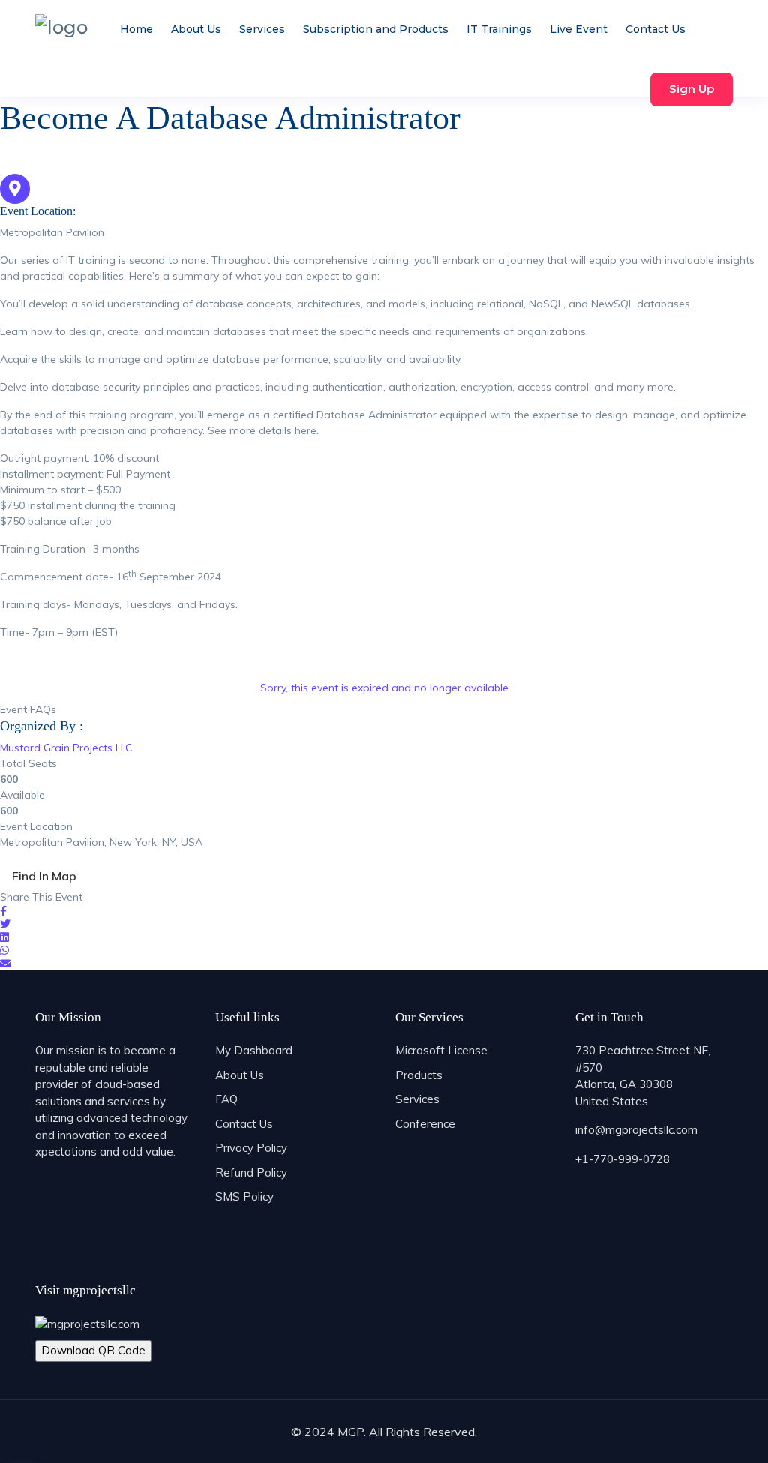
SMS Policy (244, 1196)
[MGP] (61, 27)
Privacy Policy (251, 1148)
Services (262, 29)
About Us (196, 29)
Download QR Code (93, 1350)
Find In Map (44, 875)
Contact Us (656, 29)
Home (136, 29)
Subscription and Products (375, 29)
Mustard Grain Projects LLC (66, 747)
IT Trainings (499, 29)
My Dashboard (253, 1050)
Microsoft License (441, 1050)
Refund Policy (251, 1172)
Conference (425, 1124)
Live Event (579, 29)
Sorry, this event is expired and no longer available (384, 687)
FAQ (226, 1099)
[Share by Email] (5, 963)
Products (418, 1075)
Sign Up (691, 89)
